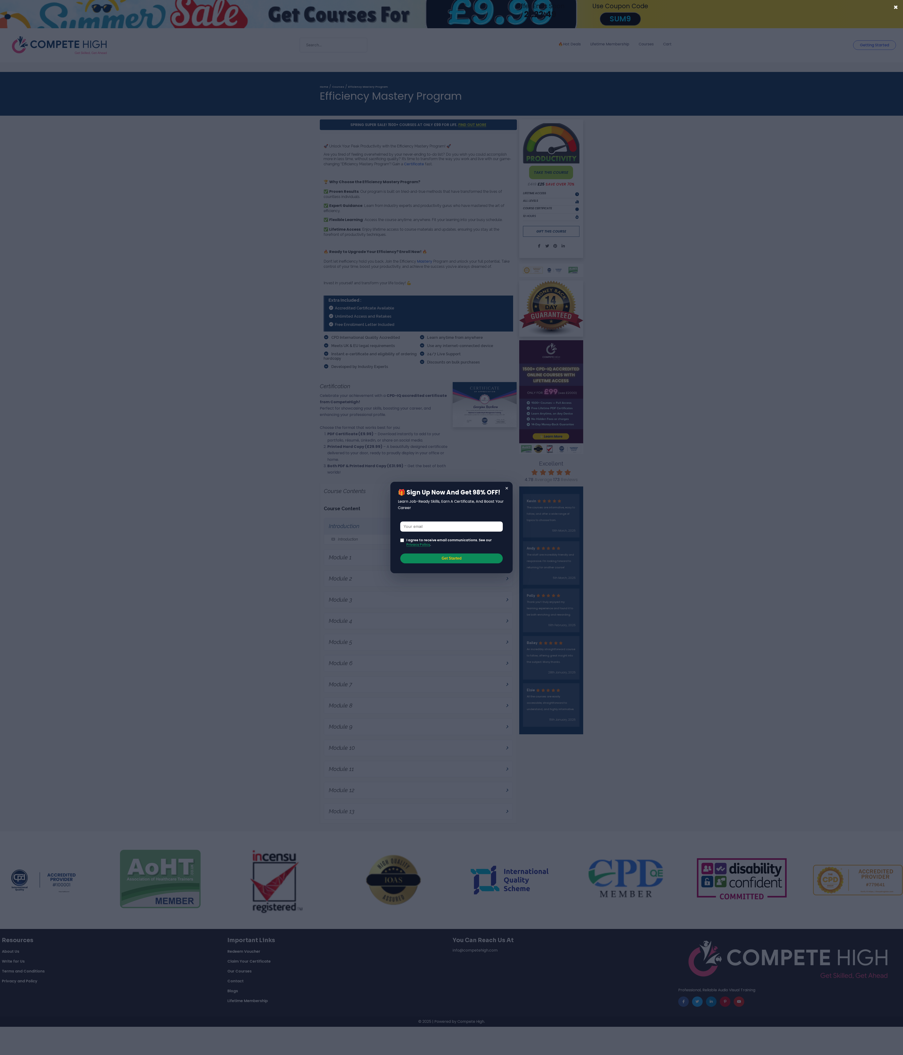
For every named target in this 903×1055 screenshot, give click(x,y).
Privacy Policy (418, 544)
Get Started (452, 558)
